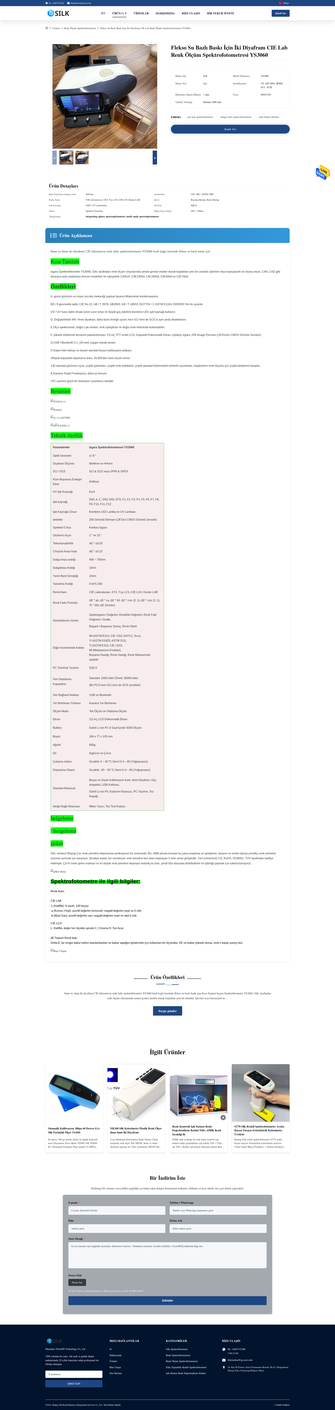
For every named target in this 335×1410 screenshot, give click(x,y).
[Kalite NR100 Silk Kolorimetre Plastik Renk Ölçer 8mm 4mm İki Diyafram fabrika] (136, 1093)
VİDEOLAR (141, 13)
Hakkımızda (165, 13)
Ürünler (56, 28)
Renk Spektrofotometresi (178, 1355)
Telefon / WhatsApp (181, 1203)
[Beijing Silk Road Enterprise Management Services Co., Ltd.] (58, 13)
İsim (70, 1220)
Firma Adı (176, 1220)
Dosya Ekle (75, 1275)
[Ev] (46, 28)
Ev (103, 13)
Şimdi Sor (280, 13)
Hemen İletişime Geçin (74, 1147)
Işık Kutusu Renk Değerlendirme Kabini (186, 1373)
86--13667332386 (236, 1349)
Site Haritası (116, 1373)
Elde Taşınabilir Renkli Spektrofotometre (186, 1367)
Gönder (167, 1300)
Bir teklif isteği (220, 13)
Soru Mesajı (76, 1239)
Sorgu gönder (167, 1011)
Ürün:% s (119, 13)
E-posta (74, 1203)
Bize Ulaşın (191, 13)
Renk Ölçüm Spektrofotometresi (80, 28)
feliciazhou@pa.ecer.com (80, 3)
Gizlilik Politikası (282, 1404)
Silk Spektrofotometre (177, 1349)
